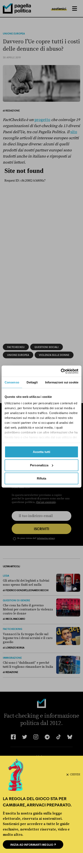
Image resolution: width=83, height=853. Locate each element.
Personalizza (39, 465)
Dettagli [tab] (32, 382)
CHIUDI (75, 774)
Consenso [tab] (12, 382)
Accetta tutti (41, 452)
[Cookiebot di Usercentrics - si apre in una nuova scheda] (60, 371)
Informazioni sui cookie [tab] (61, 382)
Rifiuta (41, 478)
